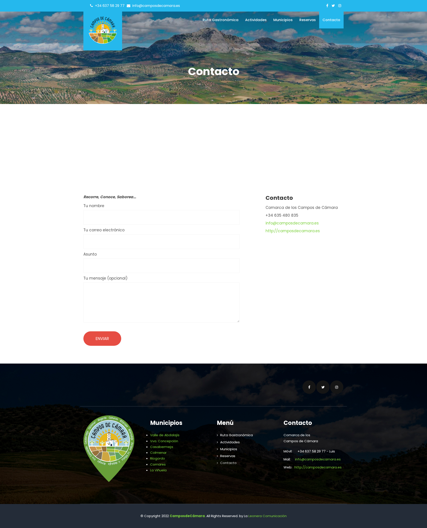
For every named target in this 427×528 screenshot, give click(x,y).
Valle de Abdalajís (164, 435)
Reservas (307, 19)
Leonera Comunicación (267, 516)
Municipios (283, 19)
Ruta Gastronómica (220, 19)
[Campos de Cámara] (102, 29)
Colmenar (158, 452)
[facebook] (327, 5)
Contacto (331, 19)
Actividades (256, 19)
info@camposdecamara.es (292, 223)
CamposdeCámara (187, 516)
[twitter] (333, 5)
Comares (158, 464)
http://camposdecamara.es (293, 231)
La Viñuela (158, 470)
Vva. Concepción (164, 441)
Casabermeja (161, 446)
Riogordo (157, 458)
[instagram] (339, 5)
